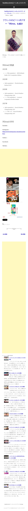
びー (5, 224)
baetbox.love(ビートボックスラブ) (11, 504)
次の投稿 (5, 234)
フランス (8, 224)
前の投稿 (23, 234)
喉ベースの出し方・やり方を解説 (15, 373)
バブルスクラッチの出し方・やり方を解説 (17, 471)
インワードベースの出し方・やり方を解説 (17, 427)
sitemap (21, 504)
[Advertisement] (14, 163)
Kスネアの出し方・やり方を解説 (15, 485)
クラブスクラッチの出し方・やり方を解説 (17, 386)
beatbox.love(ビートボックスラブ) (14, 3)
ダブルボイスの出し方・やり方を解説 (16, 413)
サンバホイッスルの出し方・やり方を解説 (17, 400)
